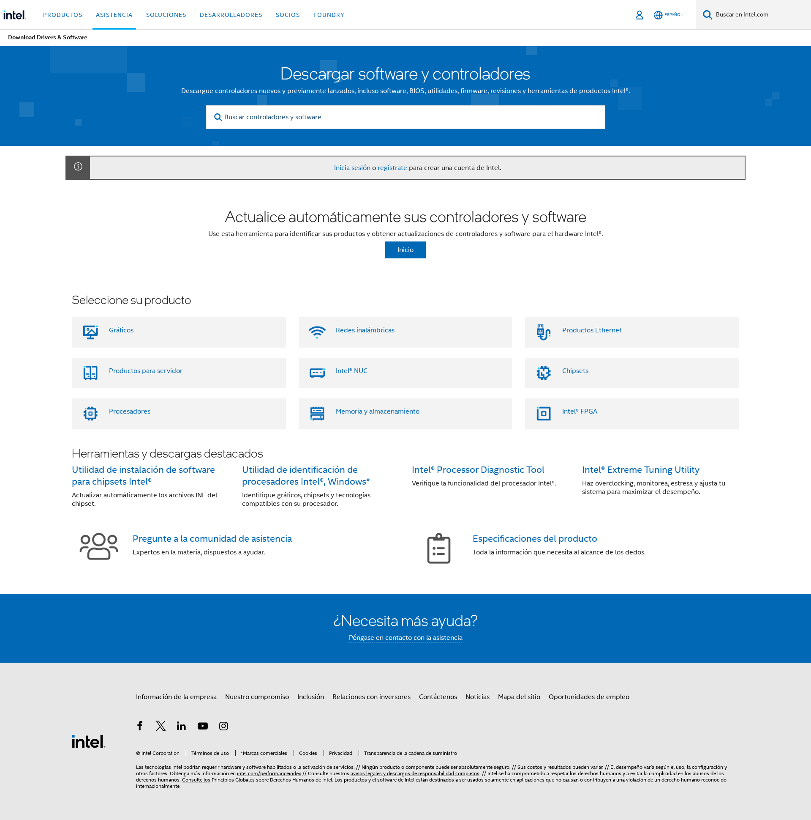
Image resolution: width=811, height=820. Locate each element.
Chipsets (575, 371)
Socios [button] (288, 15)
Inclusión (310, 697)
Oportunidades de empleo (589, 697)
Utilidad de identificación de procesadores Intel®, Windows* (306, 475)
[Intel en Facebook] (140, 727)
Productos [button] (62, 15)
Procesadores (129, 411)
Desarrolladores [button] (231, 15)
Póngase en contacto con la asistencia (406, 638)
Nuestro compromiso (257, 697)
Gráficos (121, 330)
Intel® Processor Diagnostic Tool (478, 469)
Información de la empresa (176, 697)
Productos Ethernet (592, 330)
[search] (218, 117)
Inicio (405, 250)
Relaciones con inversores (371, 697)
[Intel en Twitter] (161, 727)
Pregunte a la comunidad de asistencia (212, 538)
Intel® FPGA (579, 411)
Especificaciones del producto (535, 538)
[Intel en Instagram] (223, 727)
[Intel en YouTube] (203, 727)
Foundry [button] (329, 15)
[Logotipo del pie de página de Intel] (89, 741)
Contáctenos (438, 697)
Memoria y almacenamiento (377, 411)
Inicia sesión (352, 168)
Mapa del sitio (519, 697)
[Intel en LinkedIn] (181, 727)
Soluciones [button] (166, 15)
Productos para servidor (145, 371)
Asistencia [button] (114, 15)
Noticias (477, 697)
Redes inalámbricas (365, 330)
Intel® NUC (351, 371)
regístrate (392, 168)
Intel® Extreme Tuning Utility (640, 469)
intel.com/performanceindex (269, 773)
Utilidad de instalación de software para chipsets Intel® (143, 475)
